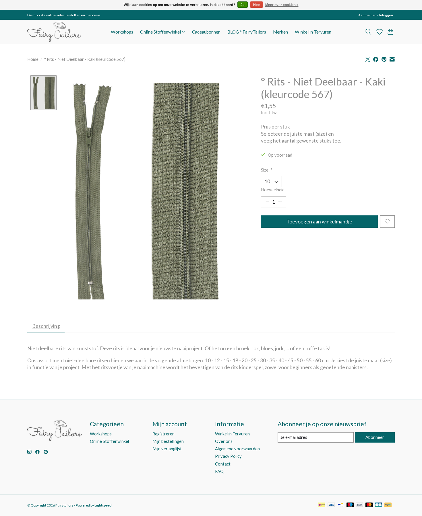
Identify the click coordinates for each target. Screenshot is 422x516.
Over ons (224, 441)
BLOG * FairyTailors (246, 31)
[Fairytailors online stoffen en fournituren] (54, 32)
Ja (243, 5)
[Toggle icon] (368, 32)
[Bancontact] (340, 505)
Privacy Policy (228, 456)
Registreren (163, 433)
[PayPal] (388, 505)
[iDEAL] (321, 505)
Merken (280, 31)
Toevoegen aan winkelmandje (319, 222)
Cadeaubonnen (206, 31)
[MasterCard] (369, 505)
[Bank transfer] (359, 505)
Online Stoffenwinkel (109, 441)
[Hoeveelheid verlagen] (267, 202)
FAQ (219, 471)
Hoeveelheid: (273, 189)
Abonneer (374, 437)
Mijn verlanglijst (167, 448)
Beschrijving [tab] (46, 326)
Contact (223, 464)
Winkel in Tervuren (313, 31)
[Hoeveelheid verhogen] (280, 202)
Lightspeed (103, 505)
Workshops (122, 31)
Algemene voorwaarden (237, 448)
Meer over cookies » (282, 5)
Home (32, 59)
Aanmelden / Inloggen (375, 15)
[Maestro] (350, 505)
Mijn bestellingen (168, 441)
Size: (266, 170)
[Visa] (331, 505)
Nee (256, 5)
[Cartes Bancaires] (378, 505)
